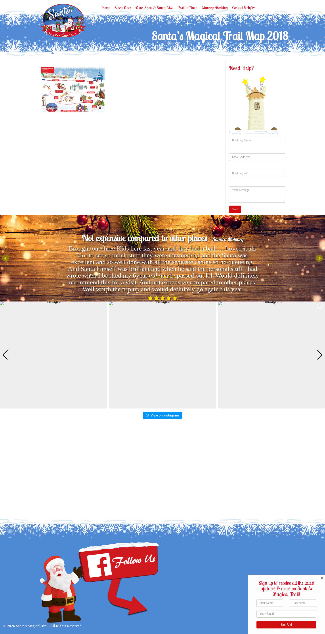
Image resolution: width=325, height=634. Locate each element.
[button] (162, 405)
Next (319, 258)
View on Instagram (165, 415)
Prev (5, 258)
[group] (53, 354)
